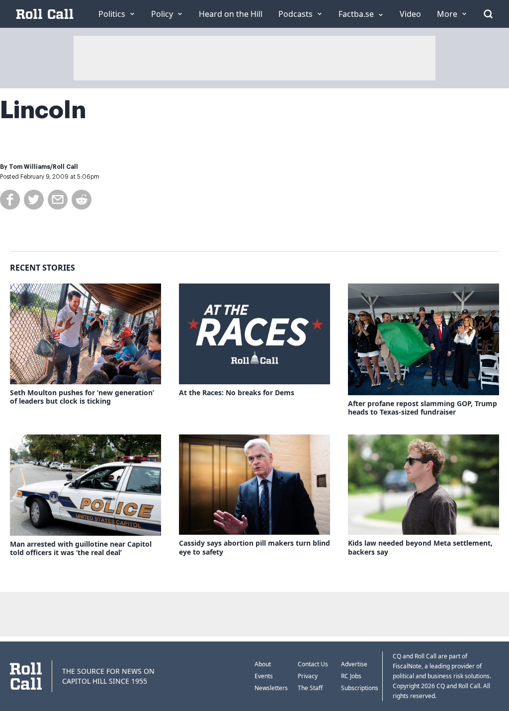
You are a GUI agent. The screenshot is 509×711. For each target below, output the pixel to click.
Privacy (308, 676)
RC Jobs (351, 676)
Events (263, 676)
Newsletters (271, 688)
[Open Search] (488, 14)
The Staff (310, 688)
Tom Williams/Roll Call (43, 167)
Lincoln (43, 110)
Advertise (354, 664)
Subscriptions (359, 688)
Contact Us (313, 664)
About (262, 664)
